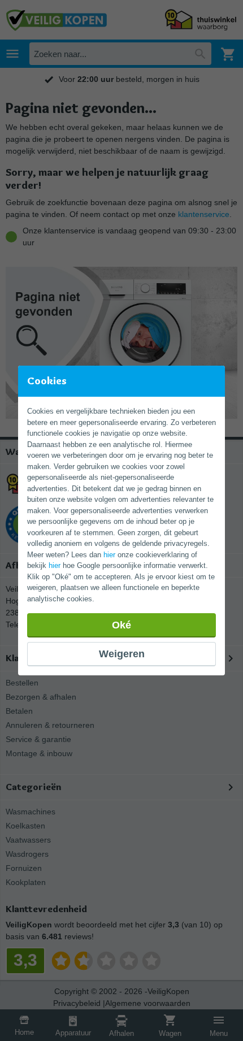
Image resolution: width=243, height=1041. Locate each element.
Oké (121, 625)
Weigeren (122, 654)
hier (109, 554)
